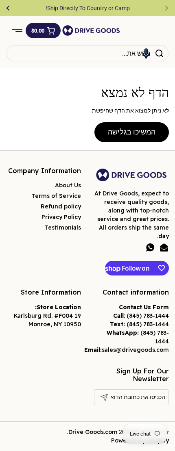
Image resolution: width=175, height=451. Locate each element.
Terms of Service (56, 195)
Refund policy (61, 206)
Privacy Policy (61, 217)
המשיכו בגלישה (131, 132)
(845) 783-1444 (148, 315)
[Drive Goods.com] (91, 30)
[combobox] (87, 53)
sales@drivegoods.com (135, 349)
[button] (43, 30)
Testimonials (63, 227)
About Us (68, 185)
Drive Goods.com (93, 432)
